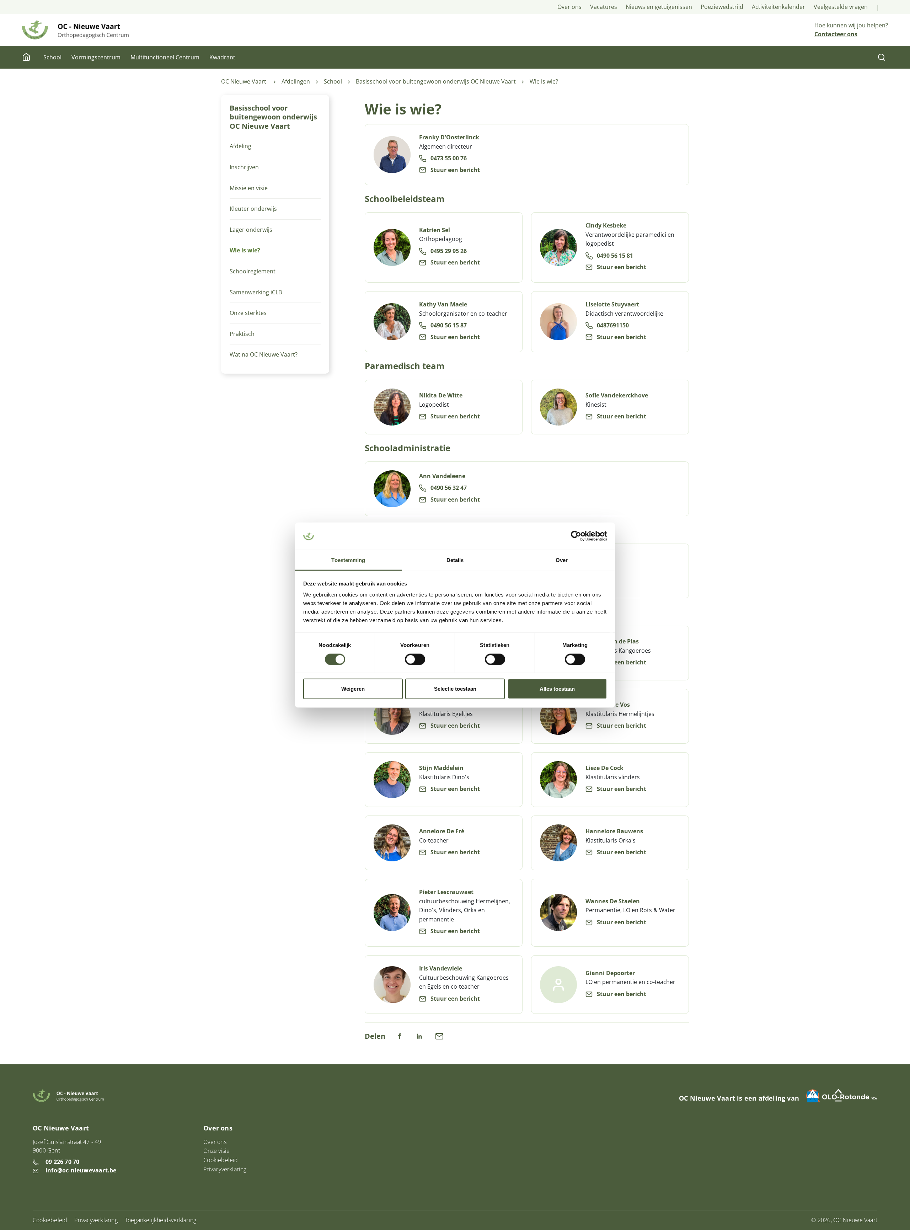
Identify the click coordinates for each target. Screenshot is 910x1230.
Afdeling (240, 146)
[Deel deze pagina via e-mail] (439, 1035)
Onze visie (216, 1151)
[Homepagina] (27, 57)
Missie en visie (249, 188)
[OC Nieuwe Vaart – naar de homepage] (75, 29)
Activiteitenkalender (778, 7)
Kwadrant (222, 57)
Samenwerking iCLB (256, 292)
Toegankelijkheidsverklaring (160, 1220)
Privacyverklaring (224, 1169)
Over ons (569, 7)
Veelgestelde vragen (841, 7)
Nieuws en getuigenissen (659, 7)
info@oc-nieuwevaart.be (81, 1170)
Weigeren (353, 689)
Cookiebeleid (220, 1160)
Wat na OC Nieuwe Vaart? (264, 354)
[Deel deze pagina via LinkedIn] (419, 1035)
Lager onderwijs (251, 230)
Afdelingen (296, 81)
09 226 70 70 (62, 1162)
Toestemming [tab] (348, 560)
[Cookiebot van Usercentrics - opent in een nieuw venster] (576, 536)
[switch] (415, 659)
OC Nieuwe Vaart (244, 81)
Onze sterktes (248, 313)
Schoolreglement (252, 271)
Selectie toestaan (455, 689)
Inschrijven (244, 167)
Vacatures (603, 7)
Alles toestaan (557, 689)
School (52, 57)
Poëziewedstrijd (722, 7)
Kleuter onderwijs (253, 209)
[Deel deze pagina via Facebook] (399, 1035)
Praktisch (242, 334)
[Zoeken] (881, 57)
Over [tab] (562, 560)
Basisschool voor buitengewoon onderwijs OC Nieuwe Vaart (436, 81)
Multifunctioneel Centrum (164, 57)
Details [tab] (455, 560)
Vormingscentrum (96, 57)
